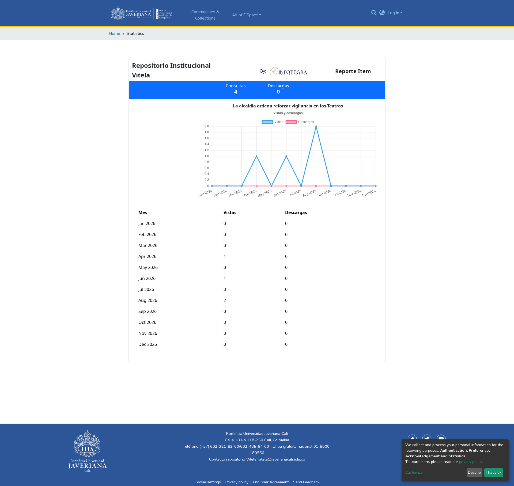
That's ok (493, 472)
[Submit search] (374, 12)
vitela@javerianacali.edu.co (281, 459)
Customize (414, 472)
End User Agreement (271, 482)
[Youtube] (441, 439)
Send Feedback (306, 482)
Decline (474, 472)
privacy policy (470, 461)
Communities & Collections (205, 15)
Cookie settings (208, 482)
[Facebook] (412, 439)
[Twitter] (426, 439)
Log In (393, 13)
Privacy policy (236, 482)
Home (114, 33)
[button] (382, 13)
